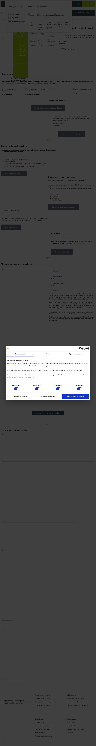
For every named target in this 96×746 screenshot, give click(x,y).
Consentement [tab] (20, 354)
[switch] (37, 388)
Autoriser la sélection (48, 396)
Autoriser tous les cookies (75, 396)
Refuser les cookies (20, 396)
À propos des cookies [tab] (76, 354)
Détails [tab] (48, 354)
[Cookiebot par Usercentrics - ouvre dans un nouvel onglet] (80, 348)
